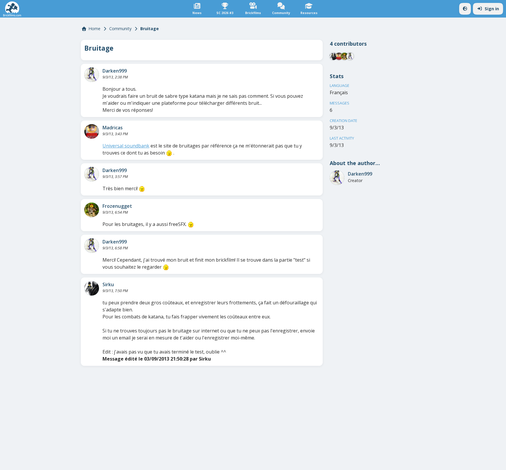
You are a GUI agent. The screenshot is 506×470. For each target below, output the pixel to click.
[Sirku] (91, 288)
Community (120, 28)
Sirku (108, 284)
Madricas (112, 127)
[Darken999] (91, 74)
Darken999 (114, 71)
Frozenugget (117, 206)
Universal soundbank (125, 146)
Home (94, 28)
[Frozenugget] (91, 210)
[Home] (12, 8)
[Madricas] (91, 131)
